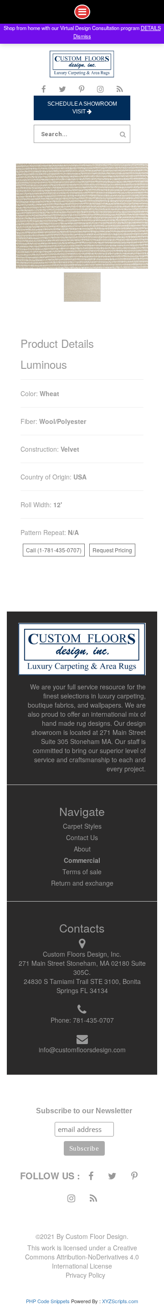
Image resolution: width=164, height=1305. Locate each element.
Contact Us (82, 837)
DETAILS (151, 27)
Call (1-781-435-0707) (54, 550)
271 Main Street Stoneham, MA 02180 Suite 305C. (82, 967)
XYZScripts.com (120, 1301)
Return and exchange (82, 882)
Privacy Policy (85, 1275)
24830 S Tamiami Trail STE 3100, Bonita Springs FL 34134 (82, 986)
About (82, 848)
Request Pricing (112, 550)
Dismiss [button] (82, 36)
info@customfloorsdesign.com (82, 1049)
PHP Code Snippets (48, 1301)
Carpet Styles (82, 826)
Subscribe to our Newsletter (84, 1111)
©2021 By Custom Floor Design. (82, 1236)
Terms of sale (82, 871)
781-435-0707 (93, 1020)
